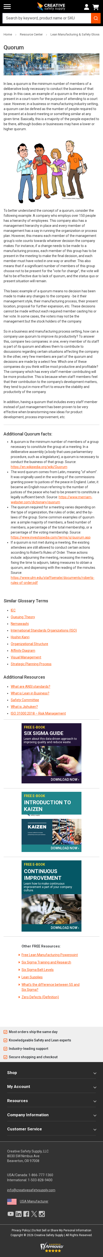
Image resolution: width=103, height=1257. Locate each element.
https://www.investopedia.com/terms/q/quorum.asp (51, 537)
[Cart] (96, 7)
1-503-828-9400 (40, 1180)
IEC (13, 610)
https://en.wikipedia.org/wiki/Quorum (39, 467)
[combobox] (51, 18)
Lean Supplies (32, 977)
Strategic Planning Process (31, 664)
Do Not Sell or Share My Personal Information (61, 1230)
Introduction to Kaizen (47, 805)
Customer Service (24, 1129)
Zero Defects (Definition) (40, 997)
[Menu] (7, 6)
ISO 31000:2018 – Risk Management (38, 713)
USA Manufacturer (34, 1201)
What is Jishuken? (24, 707)
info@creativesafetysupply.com (31, 1190)
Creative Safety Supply (48, 1235)
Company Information (28, 1114)
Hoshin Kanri (20, 637)
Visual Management (26, 657)
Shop (12, 1072)
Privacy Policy (21, 1230)
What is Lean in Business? (30, 693)
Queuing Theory (23, 617)
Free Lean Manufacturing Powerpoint (50, 955)
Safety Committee (25, 700)
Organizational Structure (29, 644)
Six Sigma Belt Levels (38, 970)
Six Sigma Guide (43, 733)
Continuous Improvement (43, 874)
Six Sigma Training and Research (46, 962)
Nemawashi (20, 624)
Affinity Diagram (23, 650)
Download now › (65, 779)
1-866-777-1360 (41, 1175)
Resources (17, 1100)
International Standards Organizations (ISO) (44, 630)
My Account (18, 1086)
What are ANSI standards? (30, 686)
